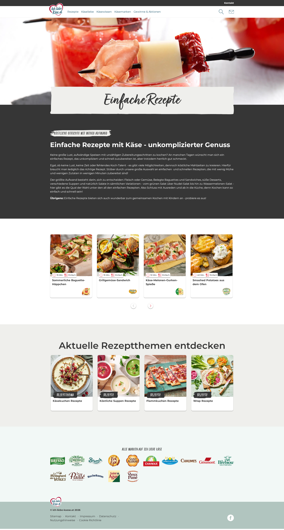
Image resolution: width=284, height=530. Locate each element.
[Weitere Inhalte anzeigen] (150, 306)
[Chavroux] (151, 460)
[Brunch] (95, 461)
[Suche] (221, 11)
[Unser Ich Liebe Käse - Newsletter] (231, 11)
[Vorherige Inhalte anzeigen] (133, 306)
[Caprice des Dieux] (170, 461)
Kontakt (229, 2)
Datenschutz (108, 516)
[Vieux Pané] (133, 476)
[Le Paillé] (77, 476)
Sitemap (56, 516)
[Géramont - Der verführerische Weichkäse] (207, 461)
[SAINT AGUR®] (114, 476)
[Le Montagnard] (58, 476)
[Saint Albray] (132, 460)
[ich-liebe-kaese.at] (55, 502)
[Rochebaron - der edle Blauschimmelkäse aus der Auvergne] (95, 476)
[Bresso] (58, 461)
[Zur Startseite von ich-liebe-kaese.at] (56, 9)
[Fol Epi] (114, 460)
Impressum (88, 516)
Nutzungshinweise (63, 520)
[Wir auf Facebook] (230, 518)
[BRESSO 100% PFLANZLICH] (77, 460)
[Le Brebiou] (226, 461)
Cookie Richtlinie (90, 520)
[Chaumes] (189, 461)
